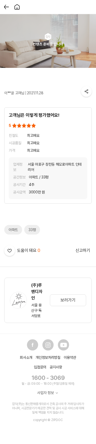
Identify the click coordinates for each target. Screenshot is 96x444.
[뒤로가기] (6, 7)
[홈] (17, 7)
